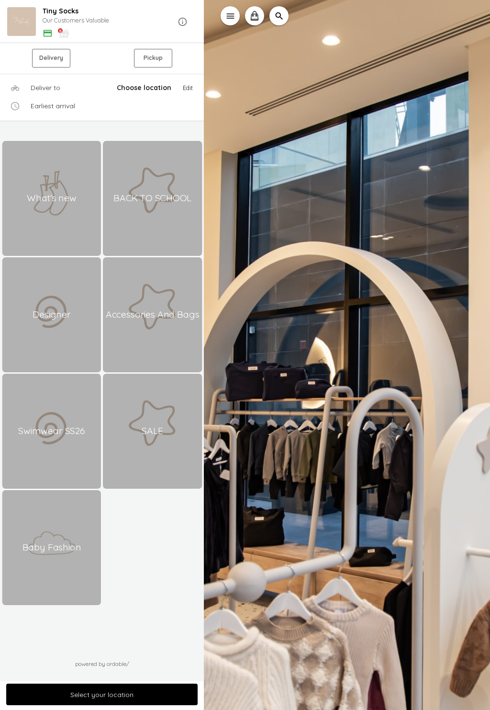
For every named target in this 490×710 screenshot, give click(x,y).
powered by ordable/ (102, 663)
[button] (102, 21)
